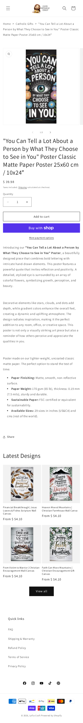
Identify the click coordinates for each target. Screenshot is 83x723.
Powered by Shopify (51, 715)
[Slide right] (50, 132)
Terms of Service (18, 657)
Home (7, 24)
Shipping (22, 187)
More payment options (41, 237)
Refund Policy (17, 648)
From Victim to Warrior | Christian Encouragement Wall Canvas (21, 569)
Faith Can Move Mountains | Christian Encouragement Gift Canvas (58, 570)
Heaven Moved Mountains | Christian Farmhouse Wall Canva (60, 509)
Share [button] (11, 437)
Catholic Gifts (24, 24)
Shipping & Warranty (21, 639)
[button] (8, 8)
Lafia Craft (35, 715)
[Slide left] (32, 132)
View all (41, 591)
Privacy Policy (17, 666)
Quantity (8, 194)
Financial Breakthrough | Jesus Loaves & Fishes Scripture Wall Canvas (20, 510)
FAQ (10, 629)
